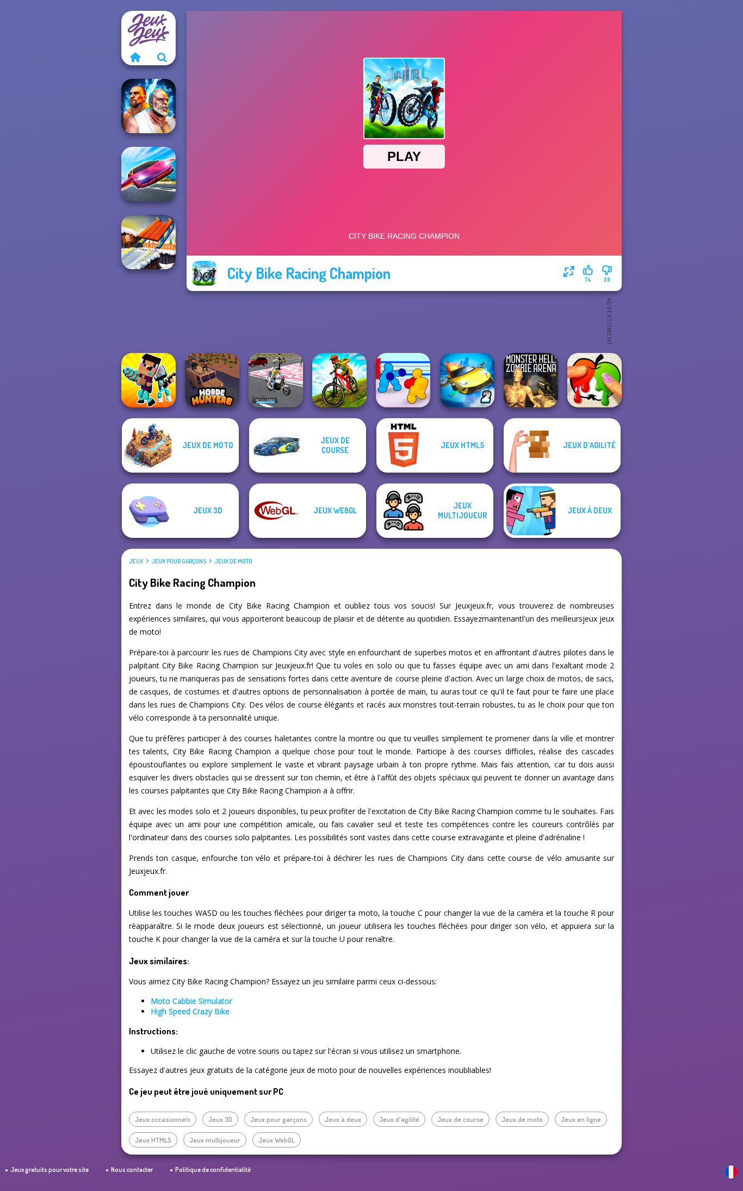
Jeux (136, 561)
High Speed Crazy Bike (190, 1011)
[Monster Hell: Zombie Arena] (531, 380)
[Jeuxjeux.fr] (134, 57)
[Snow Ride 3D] (148, 242)
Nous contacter (132, 1169)
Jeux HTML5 (153, 1140)
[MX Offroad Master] (339, 380)
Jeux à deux (343, 1119)
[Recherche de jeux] (162, 57)
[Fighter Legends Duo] (148, 106)
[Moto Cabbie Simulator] (276, 380)
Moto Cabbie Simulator (191, 1001)
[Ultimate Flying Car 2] (467, 380)
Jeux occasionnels (162, 1119)
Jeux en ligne (581, 1119)
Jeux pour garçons (178, 561)
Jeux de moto (233, 561)
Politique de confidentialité (213, 1169)
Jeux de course (460, 1119)
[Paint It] (594, 380)
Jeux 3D (220, 1119)
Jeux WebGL (276, 1140)
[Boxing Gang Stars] (403, 380)
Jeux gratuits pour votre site (49, 1169)
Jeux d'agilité (399, 1119)
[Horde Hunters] (212, 380)
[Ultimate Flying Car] (148, 174)
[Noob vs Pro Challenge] (148, 380)
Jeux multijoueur (214, 1140)
